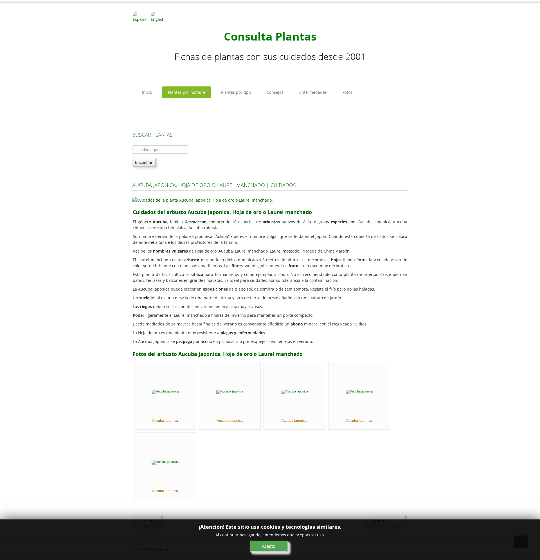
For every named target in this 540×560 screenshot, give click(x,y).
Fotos (347, 92)
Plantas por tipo (236, 92)
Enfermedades (313, 92)
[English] (159, 16)
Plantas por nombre (186, 92)
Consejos (275, 92)
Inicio (147, 92)
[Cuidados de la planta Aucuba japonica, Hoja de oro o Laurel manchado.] (202, 199)
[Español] (141, 16)
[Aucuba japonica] (165, 391)
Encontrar (143, 162)
